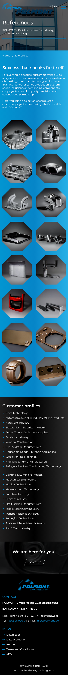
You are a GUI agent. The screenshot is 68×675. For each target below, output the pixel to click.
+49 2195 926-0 (16, 620)
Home (6, 55)
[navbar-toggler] (63, 7)
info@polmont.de (48, 620)
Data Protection (16, 639)
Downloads (13, 634)
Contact (34, 562)
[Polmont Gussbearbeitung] (12, 6)
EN (55, 6)
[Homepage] (34, 584)
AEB (9, 654)
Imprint (11, 644)
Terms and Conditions (20, 649)
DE (49, 6)
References (21, 55)
